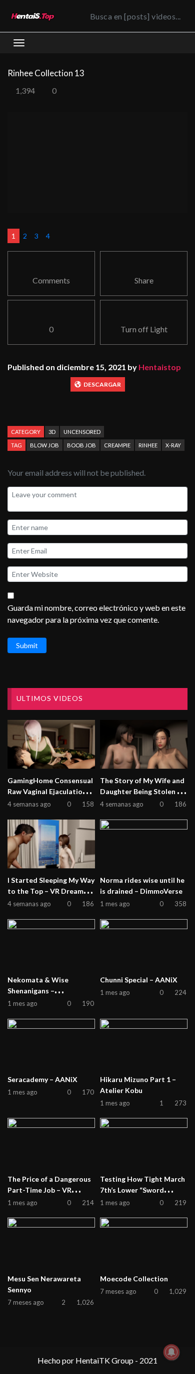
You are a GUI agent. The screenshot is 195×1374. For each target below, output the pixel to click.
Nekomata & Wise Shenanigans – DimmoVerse (38, 990)
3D (52, 431)
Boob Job (81, 445)
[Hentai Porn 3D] (33, 16)
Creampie (117, 445)
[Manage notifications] (172, 1352)
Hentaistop (159, 367)
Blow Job (44, 445)
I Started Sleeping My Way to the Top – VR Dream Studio (51, 891)
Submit (27, 645)
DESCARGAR (102, 384)
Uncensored (82, 431)
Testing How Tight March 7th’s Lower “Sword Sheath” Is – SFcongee (142, 1190)
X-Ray (173, 445)
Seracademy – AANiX (43, 1079)
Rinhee (148, 445)
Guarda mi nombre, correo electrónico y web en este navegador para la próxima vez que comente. (97, 613)
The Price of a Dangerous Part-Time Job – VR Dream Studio (49, 1190)
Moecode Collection (134, 1278)
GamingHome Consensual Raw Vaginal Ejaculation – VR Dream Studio (50, 791)
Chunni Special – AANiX (139, 979)
